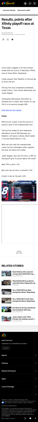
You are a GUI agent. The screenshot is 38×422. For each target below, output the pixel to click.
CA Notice (19, 402)
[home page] (8, 3)
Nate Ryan (15, 285)
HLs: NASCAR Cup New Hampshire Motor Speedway (23, 291)
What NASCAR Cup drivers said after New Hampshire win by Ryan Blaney (24, 282)
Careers (10, 399)
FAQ (26, 399)
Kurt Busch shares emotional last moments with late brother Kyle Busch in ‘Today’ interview (24, 309)
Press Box (15, 401)
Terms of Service (28, 402)
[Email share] (12, 39)
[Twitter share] (8, 39)
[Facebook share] (3, 39)
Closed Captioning (19, 399)
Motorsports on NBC (24, 10)
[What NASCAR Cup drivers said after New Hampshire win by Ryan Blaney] (6, 282)
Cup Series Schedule (9, 10)
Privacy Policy (31, 401)
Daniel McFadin (8, 33)
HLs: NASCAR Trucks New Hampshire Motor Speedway (23, 300)
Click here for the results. (12, 110)
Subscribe (6, 348)
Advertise (4, 399)
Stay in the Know (7, 340)
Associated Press (17, 276)
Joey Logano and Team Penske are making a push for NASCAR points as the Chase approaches (24, 318)
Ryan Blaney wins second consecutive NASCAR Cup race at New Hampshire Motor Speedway (24, 273)
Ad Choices (23, 401)
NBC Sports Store (7, 401)
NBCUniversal (13, 405)
